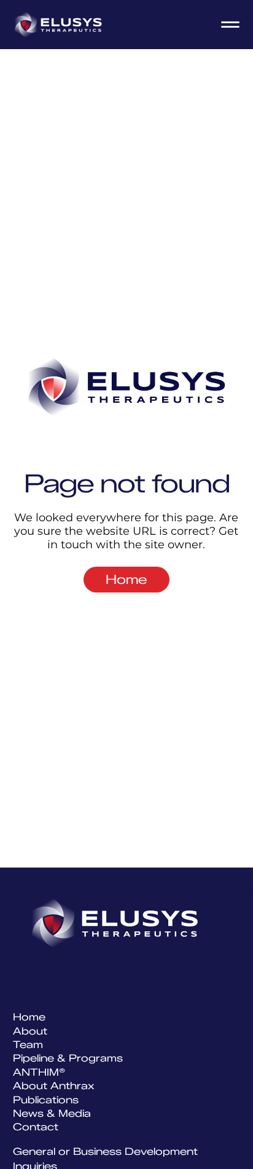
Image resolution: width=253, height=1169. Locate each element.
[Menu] (231, 24)
